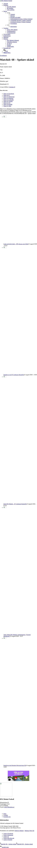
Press (4, 813)
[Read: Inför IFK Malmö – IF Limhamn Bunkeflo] (5, 377)
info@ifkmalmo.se (9, 807)
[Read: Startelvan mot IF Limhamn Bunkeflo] (5, 247)
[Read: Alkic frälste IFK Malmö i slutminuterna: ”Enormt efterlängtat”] (5, 507)
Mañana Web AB (29, 830)
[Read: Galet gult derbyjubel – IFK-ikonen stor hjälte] (5, 117)
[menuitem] (20, 3)
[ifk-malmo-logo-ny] (6, 0)
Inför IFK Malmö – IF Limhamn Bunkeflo (15, 504)
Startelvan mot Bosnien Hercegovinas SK (14, 765)
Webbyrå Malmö (19, 830)
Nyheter (5, 815)
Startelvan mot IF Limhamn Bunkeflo (13, 374)
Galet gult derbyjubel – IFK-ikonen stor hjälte (15, 244)
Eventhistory (3, 55)
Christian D (12, 87)
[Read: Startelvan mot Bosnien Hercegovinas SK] (5, 638)
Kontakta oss (6, 816)
